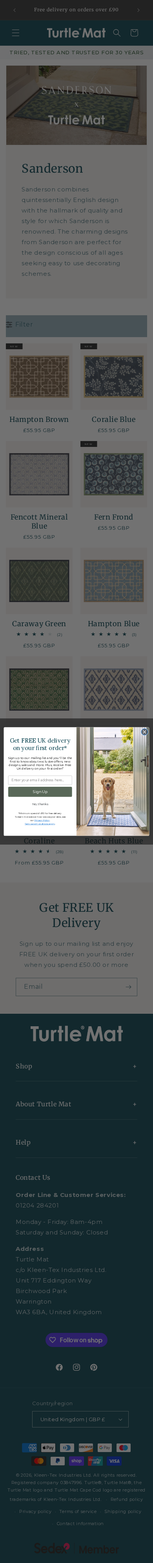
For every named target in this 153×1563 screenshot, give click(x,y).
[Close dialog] (144, 732)
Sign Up (40, 792)
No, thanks (40, 804)
